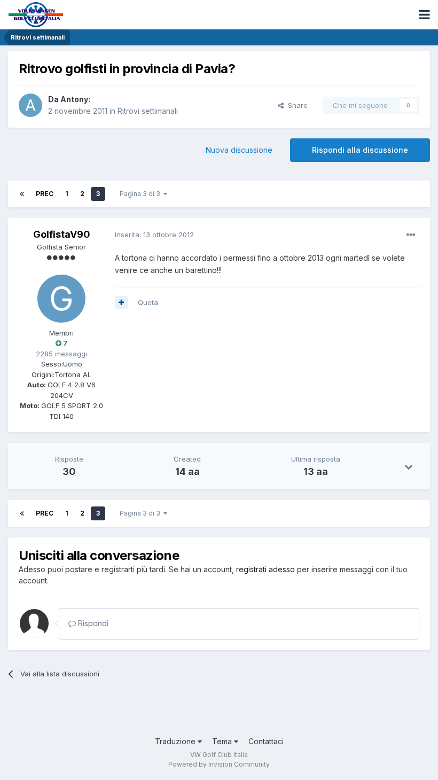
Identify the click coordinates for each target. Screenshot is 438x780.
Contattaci (266, 741)
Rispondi (92, 623)
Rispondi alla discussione (360, 149)
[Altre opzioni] (410, 235)
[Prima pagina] (21, 194)
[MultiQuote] (121, 302)
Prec (44, 194)
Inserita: (154, 234)
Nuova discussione (239, 149)
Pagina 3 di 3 (141, 194)
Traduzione (176, 741)
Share (296, 105)
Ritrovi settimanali (148, 110)
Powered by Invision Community (219, 764)
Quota (148, 302)
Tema (223, 741)
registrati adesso (265, 569)
